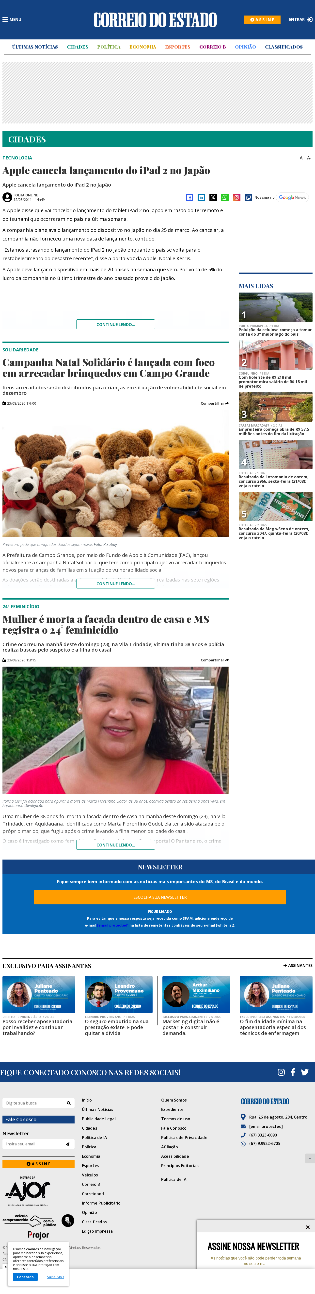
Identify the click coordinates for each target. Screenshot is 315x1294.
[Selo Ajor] (38, 1191)
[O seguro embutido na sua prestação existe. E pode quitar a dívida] (119, 994)
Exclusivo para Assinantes (191, 1017)
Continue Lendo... (115, 584)
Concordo (25, 1277)
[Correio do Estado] (277, 1101)
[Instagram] (237, 197)
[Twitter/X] (213, 197)
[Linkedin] (201, 197)
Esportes (177, 47)
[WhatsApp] (225, 197)
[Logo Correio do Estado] (155, 19)
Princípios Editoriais (180, 1165)
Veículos (90, 1175)
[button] (215, 403)
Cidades (77, 47)
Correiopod (93, 1193)
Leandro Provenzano (110, 1017)
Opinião (245, 47)
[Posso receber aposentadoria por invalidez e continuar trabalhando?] (38, 994)
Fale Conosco (174, 1128)
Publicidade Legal (99, 1119)
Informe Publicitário (101, 1203)
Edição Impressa (97, 1231)
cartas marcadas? (260, 425)
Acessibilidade (175, 1156)
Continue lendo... (115, 324)
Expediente (172, 1109)
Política (108, 47)
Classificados (284, 47)
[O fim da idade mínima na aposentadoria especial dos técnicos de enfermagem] (276, 994)
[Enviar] (67, 1144)
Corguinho (254, 373)
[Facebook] (189, 197)
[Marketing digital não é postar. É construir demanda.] (196, 994)
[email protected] (112, 925)
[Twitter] (305, 1072)
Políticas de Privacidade (184, 1137)
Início (87, 1100)
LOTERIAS (252, 473)
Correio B (212, 47)
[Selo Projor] (38, 1227)
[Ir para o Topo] (310, 1158)
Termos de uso (175, 1119)
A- (309, 158)
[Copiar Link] (248, 197)
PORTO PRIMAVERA (259, 326)
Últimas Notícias (35, 47)
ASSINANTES (300, 965)
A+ (302, 158)
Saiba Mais (55, 1277)
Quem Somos (174, 1100)
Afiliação (169, 1147)
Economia (142, 47)
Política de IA (94, 1137)
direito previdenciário (28, 1017)
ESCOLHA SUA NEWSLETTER (160, 897)
